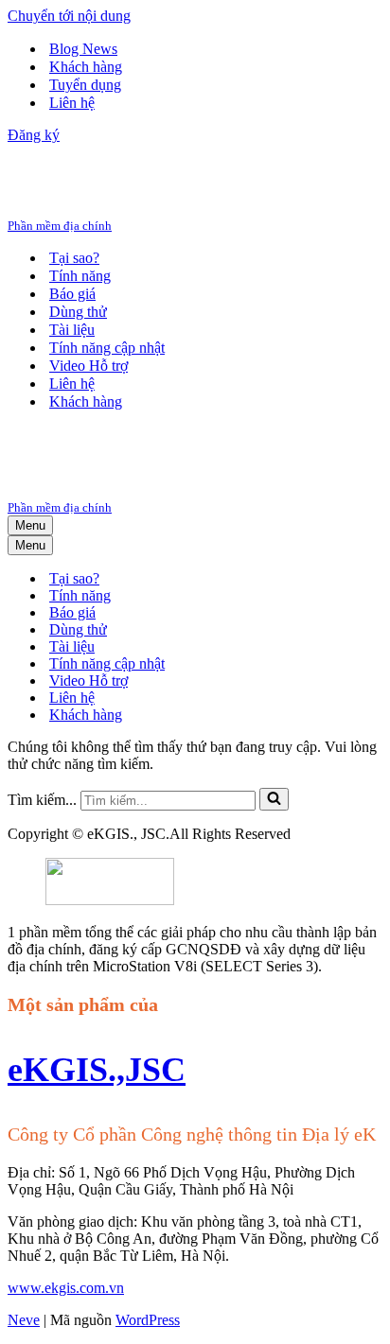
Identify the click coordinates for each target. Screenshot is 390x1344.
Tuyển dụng (85, 85)
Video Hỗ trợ (88, 366)
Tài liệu (72, 330)
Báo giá (72, 294)
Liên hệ (72, 103)
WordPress (147, 1320)
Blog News (83, 49)
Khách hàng (85, 67)
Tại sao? (74, 258)
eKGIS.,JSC (97, 1070)
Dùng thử (78, 312)
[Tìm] (274, 799)
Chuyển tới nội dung (69, 16)
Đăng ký (34, 135)
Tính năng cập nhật (107, 348)
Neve (24, 1320)
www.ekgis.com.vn (66, 1288)
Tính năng (80, 276)
